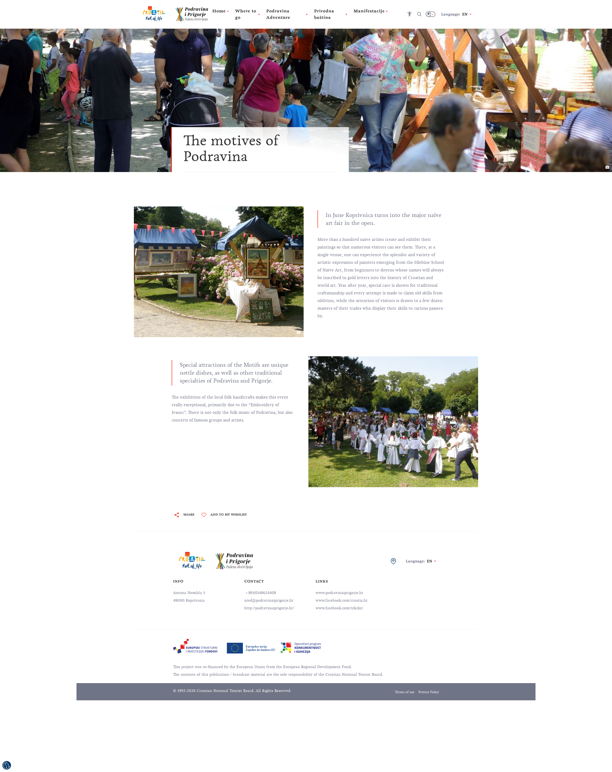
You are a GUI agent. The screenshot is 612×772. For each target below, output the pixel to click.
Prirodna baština (324, 14)
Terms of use (405, 692)
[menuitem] (195, 646)
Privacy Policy (428, 692)
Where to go (245, 14)
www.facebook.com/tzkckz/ (339, 608)
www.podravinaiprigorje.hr (339, 592)
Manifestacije (369, 11)
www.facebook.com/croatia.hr (342, 600)
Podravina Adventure (278, 14)
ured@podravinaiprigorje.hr (269, 600)
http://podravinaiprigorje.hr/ (269, 608)
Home (219, 11)
